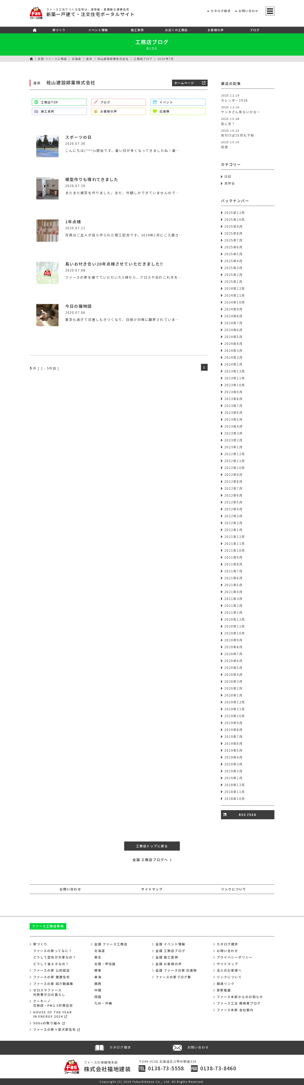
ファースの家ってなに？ (52, 950)
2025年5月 (233, 254)
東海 (97, 977)
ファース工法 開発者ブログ (239, 1003)
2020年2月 (233, 688)
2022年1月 (233, 529)
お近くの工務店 (176, 30)
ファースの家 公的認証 (51, 970)
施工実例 (137, 30)
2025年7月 (233, 240)
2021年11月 (234, 543)
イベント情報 (98, 30)
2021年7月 (233, 571)
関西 (97, 983)
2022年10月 (234, 467)
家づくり (59, 30)
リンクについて (233, 889)
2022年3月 (233, 516)
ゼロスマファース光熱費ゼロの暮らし (49, 992)
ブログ (255, 30)
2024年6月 (233, 330)
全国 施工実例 (167, 957)
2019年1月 (233, 778)
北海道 (76, 58)
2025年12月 (234, 212)
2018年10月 (234, 798)
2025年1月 (233, 281)
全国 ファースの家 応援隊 (176, 970)
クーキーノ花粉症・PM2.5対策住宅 (53, 1003)
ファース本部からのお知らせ (240, 996)
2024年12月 (234, 288)
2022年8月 (233, 481)
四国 (97, 996)
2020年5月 (233, 667)
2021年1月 (233, 612)
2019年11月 (234, 709)
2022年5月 (233, 502)
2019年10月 (234, 716)
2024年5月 (233, 336)
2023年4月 (233, 426)
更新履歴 (224, 990)
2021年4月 (233, 592)
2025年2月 (233, 274)
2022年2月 (233, 523)
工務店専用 (48, 926)
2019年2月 (233, 771)
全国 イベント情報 (170, 944)
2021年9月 (233, 557)
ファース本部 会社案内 (235, 1010)
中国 (97, 990)
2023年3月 (233, 433)
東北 (97, 957)
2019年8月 (233, 729)
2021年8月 (233, 564)
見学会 (229, 183)
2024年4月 (233, 343)
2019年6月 (233, 743)
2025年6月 (233, 247)
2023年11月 (234, 378)
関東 (97, 970)
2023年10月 (234, 385)
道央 (89, 58)
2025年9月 (233, 226)
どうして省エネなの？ (51, 964)
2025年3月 (233, 268)
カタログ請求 (221, 11)
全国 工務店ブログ (170, 950)
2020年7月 (233, 654)
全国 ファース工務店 (52, 58)
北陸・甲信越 (105, 964)
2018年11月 (234, 791)
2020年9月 (233, 640)
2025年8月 (233, 233)
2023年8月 (233, 399)
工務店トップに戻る (152, 846)
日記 (227, 176)
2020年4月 (233, 674)
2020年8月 (233, 647)
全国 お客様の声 (169, 964)
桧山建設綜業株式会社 (113, 58)
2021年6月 (233, 578)
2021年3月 (233, 598)
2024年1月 (233, 364)
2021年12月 (234, 536)
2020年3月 (233, 681)
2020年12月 (234, 619)
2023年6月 (233, 412)
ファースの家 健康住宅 (51, 977)
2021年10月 (234, 550)
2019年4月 (233, 757)
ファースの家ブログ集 (173, 977)
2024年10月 (234, 302)
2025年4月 (233, 261)
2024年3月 (233, 350)
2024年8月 (233, 316)
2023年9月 (233, 392)
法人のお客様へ (229, 970)
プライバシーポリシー (235, 957)
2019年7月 (233, 736)
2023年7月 (233, 405)
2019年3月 (233, 764)
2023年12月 (234, 371)
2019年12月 (234, 702)
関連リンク (226, 983)
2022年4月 (233, 509)
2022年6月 (233, 495)
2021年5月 (233, 585)
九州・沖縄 (103, 1003)
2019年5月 (233, 750)
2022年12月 (234, 454)
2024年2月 (233, 357)
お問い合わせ (249, 11)
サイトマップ (152, 889)
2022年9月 (233, 474)
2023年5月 (233, 419)
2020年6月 (233, 660)
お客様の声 (216, 30)
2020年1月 (233, 695)
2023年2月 (233, 440)
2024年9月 (233, 309)
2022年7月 (233, 488)
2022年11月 (234, 461)
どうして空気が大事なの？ (54, 957)
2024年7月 (233, 323)
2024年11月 (234, 295)
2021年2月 (233, 605)
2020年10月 (234, 633)
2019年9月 (233, 723)
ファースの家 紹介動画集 (53, 983)
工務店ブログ (152, 42)
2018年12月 (234, 785)
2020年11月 (234, 626)
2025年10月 (234, 219)
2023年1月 (233, 447)
